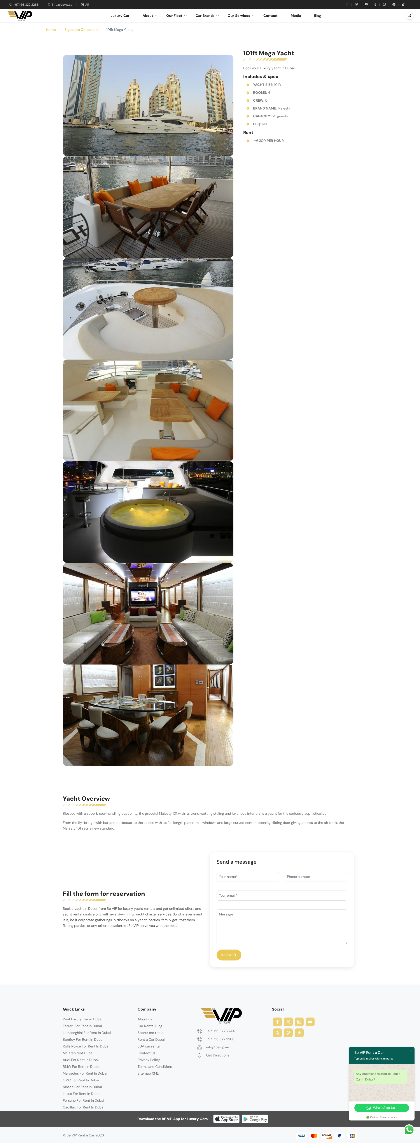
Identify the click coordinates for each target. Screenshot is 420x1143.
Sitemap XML (148, 1073)
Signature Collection (81, 29)
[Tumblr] (375, 5)
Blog (317, 15)
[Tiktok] (403, 5)
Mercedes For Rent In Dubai (85, 1073)
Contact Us (146, 1053)
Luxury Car (120, 15)
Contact (270, 15)
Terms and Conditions (155, 1066)
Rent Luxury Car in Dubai (82, 1019)
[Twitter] (356, 5)
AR (87, 5)
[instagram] (384, 5)
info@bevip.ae (62, 5)
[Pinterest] (394, 5)
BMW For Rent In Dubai (81, 1066)
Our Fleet (174, 15)
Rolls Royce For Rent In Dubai (86, 1046)
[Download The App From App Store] (226, 1119)
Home (51, 29)
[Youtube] (366, 5)
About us (145, 1019)
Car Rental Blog (150, 1026)
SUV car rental (149, 1046)
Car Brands (205, 15)
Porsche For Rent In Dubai (83, 1100)
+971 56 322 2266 (26, 5)
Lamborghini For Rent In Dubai (87, 1032)
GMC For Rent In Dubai (81, 1080)
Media (296, 15)
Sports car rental (151, 1032)
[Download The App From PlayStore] (255, 1119)
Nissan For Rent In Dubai (82, 1087)
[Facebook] (277, 1022)
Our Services (239, 15)
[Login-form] (409, 16)
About (148, 15)
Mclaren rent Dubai (78, 1053)
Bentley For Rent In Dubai (83, 1039)
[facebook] (346, 5)
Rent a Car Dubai (151, 1039)
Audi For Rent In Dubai (81, 1060)
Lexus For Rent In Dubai (81, 1093)
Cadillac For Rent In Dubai (83, 1107)
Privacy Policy (149, 1060)
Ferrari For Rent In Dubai (82, 1026)
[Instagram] (299, 1022)
